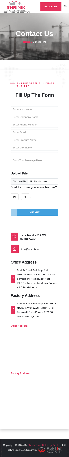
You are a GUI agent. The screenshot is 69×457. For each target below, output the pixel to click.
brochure (50, 6)
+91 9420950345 (30, 234)
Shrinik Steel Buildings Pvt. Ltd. (45, 445)
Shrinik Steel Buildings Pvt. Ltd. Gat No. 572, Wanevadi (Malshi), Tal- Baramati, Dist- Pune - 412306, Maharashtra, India (37, 310)
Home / (27, 41)
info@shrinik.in (30, 249)
